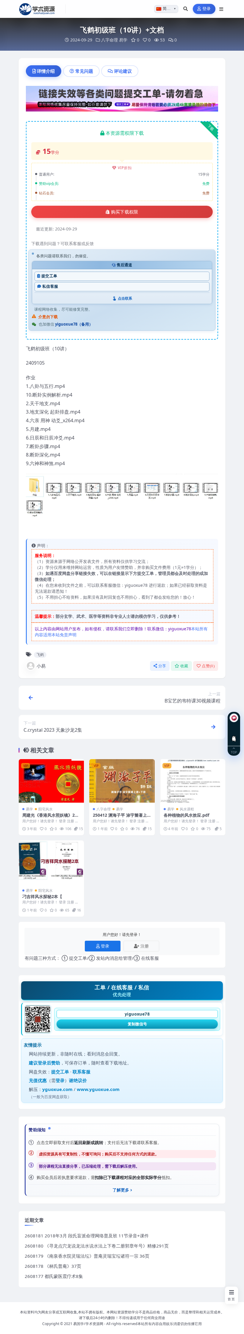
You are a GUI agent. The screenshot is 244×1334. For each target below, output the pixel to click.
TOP (234, 752)
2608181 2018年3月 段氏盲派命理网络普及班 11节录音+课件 (87, 1236)
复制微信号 (137, 1024)
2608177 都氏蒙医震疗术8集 (54, 1276)
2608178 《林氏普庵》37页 (53, 1266)
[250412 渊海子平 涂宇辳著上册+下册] (121, 781)
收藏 (184, 666)
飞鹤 (40, 654)
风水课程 (187, 809)
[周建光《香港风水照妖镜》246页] (51, 781)
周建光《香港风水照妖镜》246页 (50, 817)
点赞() (208, 666)
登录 (206, 9)
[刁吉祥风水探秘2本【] (51, 862)
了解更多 (120, 1190)
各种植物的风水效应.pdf (186, 815)
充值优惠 (38, 1080)
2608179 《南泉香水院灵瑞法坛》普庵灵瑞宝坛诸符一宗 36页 (87, 1256)
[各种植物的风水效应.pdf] (192, 781)
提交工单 (49, 276)
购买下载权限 (124, 212)
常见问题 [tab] (84, 71)
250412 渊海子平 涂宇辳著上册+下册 (120, 817)
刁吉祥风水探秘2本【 (42, 896)
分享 (162, 666)
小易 (41, 666)
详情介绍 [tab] (46, 71)
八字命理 (109, 40)
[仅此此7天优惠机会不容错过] (122, 100)
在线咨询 (234, 734)
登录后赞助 (49, 1063)
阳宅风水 (45, 809)
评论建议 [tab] (123, 71)
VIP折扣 (125, 167)
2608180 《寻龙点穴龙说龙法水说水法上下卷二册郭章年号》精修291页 (97, 1246)
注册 (144, 946)
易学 (123, 40)
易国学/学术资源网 (88, 1323)
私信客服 (50, 286)
